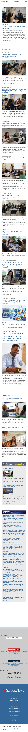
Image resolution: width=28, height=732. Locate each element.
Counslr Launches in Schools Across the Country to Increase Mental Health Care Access (13, 586)
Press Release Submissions (14, 711)
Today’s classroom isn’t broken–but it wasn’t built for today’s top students (13, 301)
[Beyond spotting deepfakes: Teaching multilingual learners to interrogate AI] (14, 143)
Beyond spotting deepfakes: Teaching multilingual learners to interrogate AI (13, 124)
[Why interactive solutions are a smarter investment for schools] (14, 416)
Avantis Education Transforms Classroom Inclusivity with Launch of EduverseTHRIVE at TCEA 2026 (13, 535)
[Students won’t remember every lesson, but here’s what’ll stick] (14, 74)
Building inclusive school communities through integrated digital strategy (14, 90)
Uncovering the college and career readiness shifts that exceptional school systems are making (12, 264)
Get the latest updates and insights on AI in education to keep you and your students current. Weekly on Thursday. (14, 664)
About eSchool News (14, 700)
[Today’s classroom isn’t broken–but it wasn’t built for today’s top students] (14, 320)
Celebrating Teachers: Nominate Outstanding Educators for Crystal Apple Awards (13, 527)
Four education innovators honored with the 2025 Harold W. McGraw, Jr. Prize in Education (14, 566)
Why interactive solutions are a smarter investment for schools (12, 468)
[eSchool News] (4, 1)
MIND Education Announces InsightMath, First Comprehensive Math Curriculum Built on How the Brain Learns (13, 590)
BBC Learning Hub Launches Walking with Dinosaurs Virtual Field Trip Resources (13, 562)
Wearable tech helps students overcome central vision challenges (13, 486)
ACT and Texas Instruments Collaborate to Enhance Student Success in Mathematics (13, 554)
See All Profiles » (7, 504)
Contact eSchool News (14, 708)
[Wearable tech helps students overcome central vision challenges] (8, 494)
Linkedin (14, 720)
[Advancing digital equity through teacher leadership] (14, 445)
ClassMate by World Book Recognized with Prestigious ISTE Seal (13, 516)
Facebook (14, 717)
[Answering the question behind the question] (14, 21)
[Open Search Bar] (22, 1)
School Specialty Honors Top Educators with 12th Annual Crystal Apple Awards (13, 519)
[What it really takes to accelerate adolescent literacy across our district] (14, 251)
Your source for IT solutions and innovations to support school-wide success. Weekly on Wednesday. (14, 652)
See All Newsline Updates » (10, 600)
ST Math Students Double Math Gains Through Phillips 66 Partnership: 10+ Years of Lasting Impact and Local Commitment (13, 570)
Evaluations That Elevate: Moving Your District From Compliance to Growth (11, 339)
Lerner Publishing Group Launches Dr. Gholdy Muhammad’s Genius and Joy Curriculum (12, 539)
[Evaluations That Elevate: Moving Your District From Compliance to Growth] (14, 372)
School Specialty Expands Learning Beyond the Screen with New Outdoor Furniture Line (14, 531)
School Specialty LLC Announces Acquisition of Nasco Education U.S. (12, 543)
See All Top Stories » (9, 331)
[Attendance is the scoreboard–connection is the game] (14, 215)
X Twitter (14, 719)
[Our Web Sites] (14, 673)
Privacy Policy (14, 701)
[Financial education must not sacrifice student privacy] (14, 177)
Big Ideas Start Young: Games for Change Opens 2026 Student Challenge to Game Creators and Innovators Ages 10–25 (13, 558)
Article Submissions (14, 709)
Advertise (14, 693)
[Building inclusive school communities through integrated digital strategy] (14, 109)
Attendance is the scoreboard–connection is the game (11, 196)
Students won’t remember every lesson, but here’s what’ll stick (12, 55)
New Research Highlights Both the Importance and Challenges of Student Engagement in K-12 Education (12, 575)
